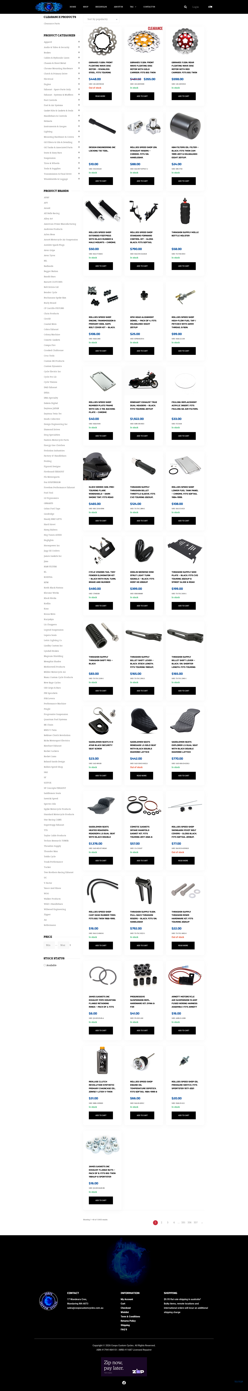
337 (196, 1222)
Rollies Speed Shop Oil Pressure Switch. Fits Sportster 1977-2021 (185, 1085)
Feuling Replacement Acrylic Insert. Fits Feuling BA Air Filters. (185, 405)
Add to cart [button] (142, 96)
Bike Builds (101, 7)
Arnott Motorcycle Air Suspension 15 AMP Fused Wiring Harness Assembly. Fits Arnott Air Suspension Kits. (184, 1003)
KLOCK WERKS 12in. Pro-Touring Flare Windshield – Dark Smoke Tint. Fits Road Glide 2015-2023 (102, 494)
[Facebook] (124, 1382)
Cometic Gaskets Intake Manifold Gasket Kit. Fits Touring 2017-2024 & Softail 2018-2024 (141, 834)
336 (189, 1222)
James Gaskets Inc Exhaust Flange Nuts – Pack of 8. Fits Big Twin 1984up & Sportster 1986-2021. (102, 1173)
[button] (185, 7)
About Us (118, 7)
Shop (85, 7)
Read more (100, 96)
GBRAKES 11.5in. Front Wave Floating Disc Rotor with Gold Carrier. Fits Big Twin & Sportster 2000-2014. (143, 69)
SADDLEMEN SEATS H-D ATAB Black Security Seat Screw (101, 745)
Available (51, 965)
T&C (132, 7)
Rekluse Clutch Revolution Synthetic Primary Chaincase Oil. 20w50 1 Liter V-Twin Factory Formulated (102, 1088)
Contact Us (149, 7)
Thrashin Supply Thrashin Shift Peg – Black (101, 660)
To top (239, 1382)
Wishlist (125, 1312)
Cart (123, 1303)
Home (73, 7)
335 (183, 1222)
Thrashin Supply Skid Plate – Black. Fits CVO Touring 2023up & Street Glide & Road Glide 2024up (185, 579)
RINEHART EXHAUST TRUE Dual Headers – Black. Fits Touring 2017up (143, 405)
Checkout (126, 1308)
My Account (127, 1299)
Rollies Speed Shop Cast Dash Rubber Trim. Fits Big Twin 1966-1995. (102, 915)
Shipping (125, 1325)
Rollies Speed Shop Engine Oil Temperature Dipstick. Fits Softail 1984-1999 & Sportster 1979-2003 (143, 1088)
